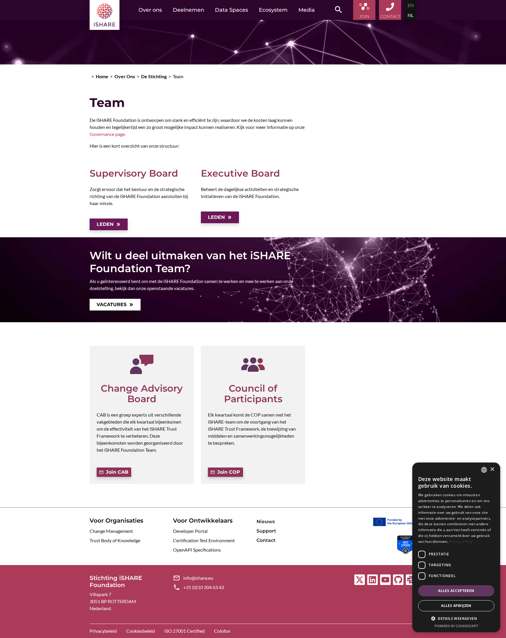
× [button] (492, 469)
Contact (266, 540)
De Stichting (154, 76)
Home (102, 76)
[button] (456, 618)
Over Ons (124, 76)
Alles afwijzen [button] (456, 605)
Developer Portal (190, 531)
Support (266, 531)
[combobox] (484, 470)
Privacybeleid (103, 631)
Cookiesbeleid (140, 631)
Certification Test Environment (204, 540)
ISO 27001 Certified (184, 631)
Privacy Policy (460, 541)
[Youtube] (385, 579)
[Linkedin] (372, 579)
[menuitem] (411, 5)
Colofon (222, 631)
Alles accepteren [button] (456, 590)
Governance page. (108, 134)
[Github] (398, 579)
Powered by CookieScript (456, 626)
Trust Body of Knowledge (115, 540)
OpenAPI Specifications (197, 549)
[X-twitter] (359, 579)
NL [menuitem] (410, 15)
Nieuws (266, 521)
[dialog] (456, 547)
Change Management (111, 531)
